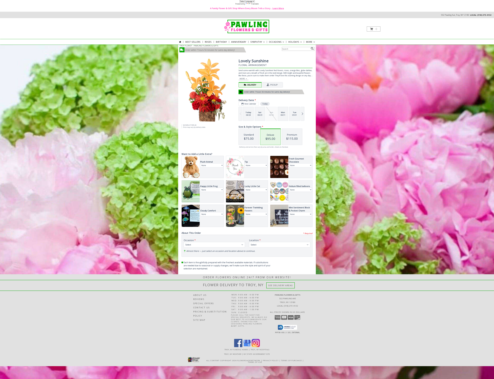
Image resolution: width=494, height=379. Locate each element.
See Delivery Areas (280, 285)
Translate (255, 4)
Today (265, 104)
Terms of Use (255, 362)
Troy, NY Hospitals (260, 349)
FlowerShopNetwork (248, 360)
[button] (373, 28)
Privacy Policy (271, 360)
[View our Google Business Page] (247, 346)
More (309, 41)
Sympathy (256, 41)
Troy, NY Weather (233, 354)
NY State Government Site (257, 354)
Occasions (275, 41)
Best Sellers (193, 41)
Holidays (293, 41)
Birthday (221, 41)
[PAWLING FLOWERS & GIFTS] (246, 26)
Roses (208, 41)
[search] (312, 48)
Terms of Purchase (291, 360)
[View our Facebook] (238, 346)
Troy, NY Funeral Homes (236, 349)
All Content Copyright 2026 (221, 360)
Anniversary (238, 41)
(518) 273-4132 (484, 15)
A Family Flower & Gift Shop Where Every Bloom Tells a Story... (247, 8)
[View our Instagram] (256, 346)
